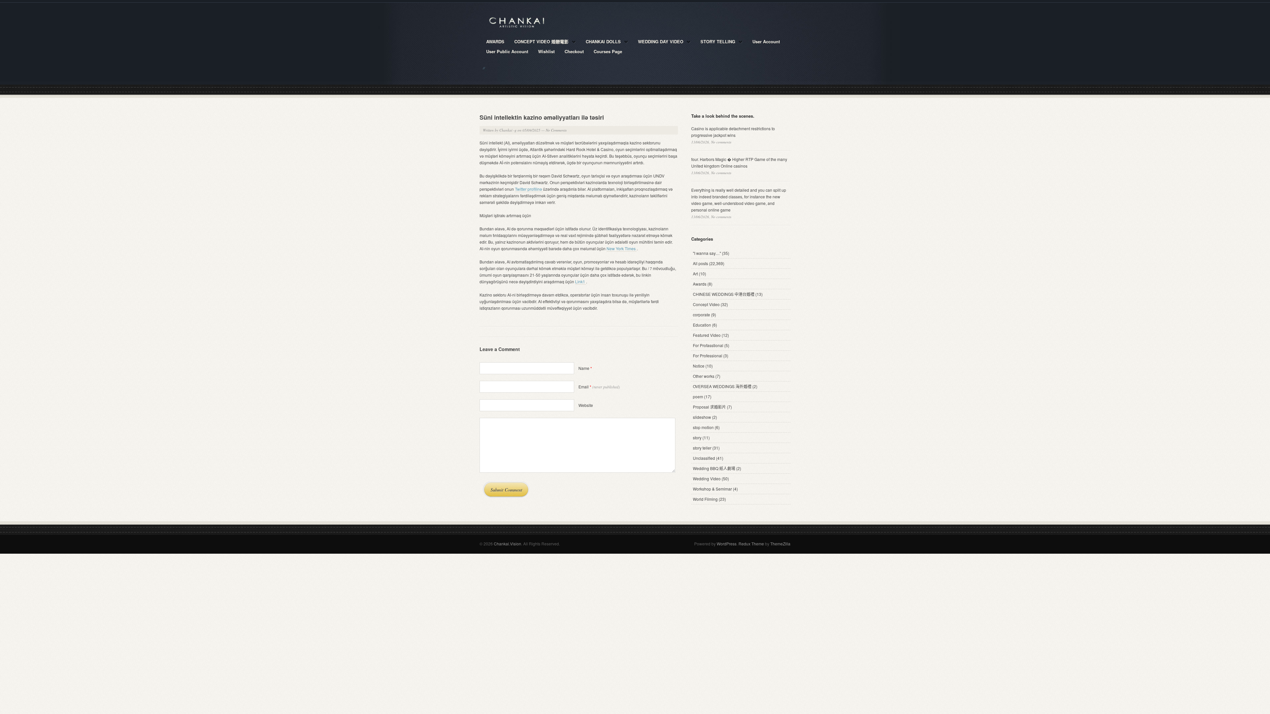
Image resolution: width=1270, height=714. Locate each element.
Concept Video (706, 304)
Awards (699, 284)
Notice (698, 366)
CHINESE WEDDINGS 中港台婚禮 (723, 294)
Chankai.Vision (507, 543)
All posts (700, 263)
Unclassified (704, 458)
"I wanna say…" (707, 253)
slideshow (702, 417)
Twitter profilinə (529, 189)
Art (695, 273)
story (697, 437)
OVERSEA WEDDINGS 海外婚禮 (722, 386)
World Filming (705, 499)
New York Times (622, 248)
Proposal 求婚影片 (709, 407)
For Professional (707, 355)
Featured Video (707, 335)
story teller (702, 448)
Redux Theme (751, 543)
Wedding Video (707, 478)
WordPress (727, 543)
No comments (721, 141)
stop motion (703, 427)
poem (698, 396)
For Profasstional (708, 345)
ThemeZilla (780, 543)
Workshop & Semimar (712, 489)
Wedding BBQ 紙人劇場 (714, 468)
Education (702, 325)
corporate (701, 314)
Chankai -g (508, 130)
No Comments (556, 130)
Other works (703, 376)
